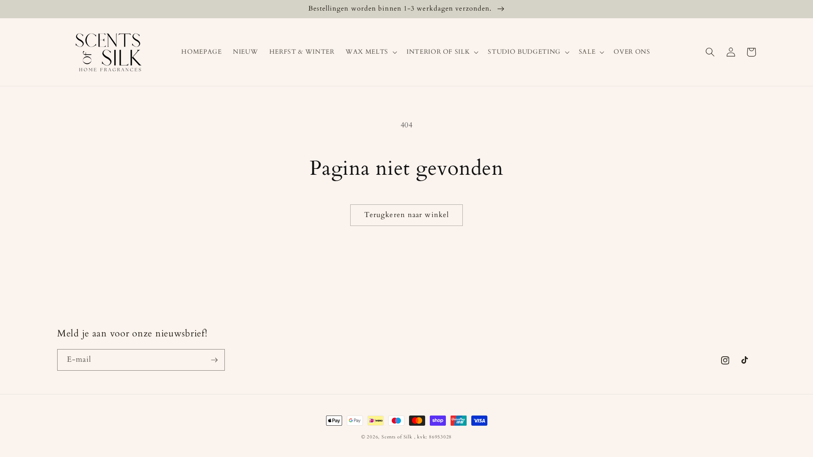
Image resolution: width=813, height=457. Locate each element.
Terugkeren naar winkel (406, 215)
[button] (370, 52)
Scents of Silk (397, 437)
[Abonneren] (214, 360)
